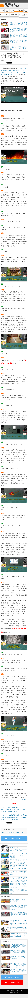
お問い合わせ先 (19, 990)
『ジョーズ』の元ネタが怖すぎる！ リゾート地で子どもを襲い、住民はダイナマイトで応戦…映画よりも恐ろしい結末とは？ (14, 809)
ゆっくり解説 (6, 832)
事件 (13, 832)
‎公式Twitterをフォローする (15, 838)
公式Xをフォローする (13, 977)
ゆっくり (16, 10)
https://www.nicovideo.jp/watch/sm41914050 (14, 799)
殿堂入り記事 (14, 14)
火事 (23, 832)
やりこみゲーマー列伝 (23, 15)
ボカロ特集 (12, 10)
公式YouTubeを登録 (13, 982)
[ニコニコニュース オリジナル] (10, 5)
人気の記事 (2, 10)
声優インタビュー (4, 14)
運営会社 (12, 990)
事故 (18, 832)
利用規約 (7, 990)
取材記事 (21, 10)
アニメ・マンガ (7, 10)
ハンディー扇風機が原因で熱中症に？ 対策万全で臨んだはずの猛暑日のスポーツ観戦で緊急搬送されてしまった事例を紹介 (14, 817)
